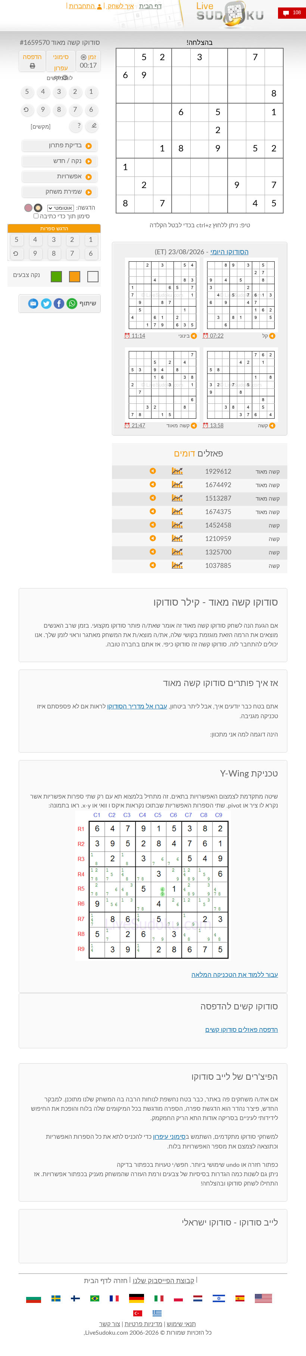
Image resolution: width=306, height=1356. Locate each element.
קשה (263, 425)
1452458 (218, 525)
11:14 (134, 336)
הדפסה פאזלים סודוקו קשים (241, 1030)
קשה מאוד (178, 425)
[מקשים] (41, 127)
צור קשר (109, 1324)
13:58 (213, 425)
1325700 (218, 552)
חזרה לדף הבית (106, 1281)
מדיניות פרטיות (143, 1324)
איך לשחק (120, 6)
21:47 (134, 425)
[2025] (38, 208)
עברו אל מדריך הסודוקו (137, 706)
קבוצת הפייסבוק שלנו (163, 1281)
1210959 (218, 539)
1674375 (218, 512)
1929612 (218, 471)
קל (265, 336)
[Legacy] (28, 208)
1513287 (218, 498)
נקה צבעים (26, 275)
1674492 (218, 485)
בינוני (184, 336)
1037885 (218, 566)
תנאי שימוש (181, 1324)
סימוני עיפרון (169, 1137)
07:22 (213, 336)
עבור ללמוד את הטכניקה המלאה (234, 975)
